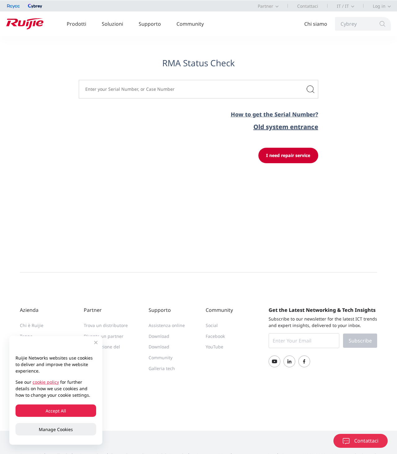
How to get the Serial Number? (274, 114)
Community (190, 23)
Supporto (150, 23)
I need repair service (288, 155)
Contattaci (307, 6)
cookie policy (46, 382)
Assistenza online (167, 325)
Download (159, 336)
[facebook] (304, 361)
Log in (379, 6)
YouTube (214, 347)
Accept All (56, 411)
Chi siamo (315, 23)
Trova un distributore (106, 325)
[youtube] (274, 361)
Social (212, 325)
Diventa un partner (103, 336)
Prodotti (76, 23)
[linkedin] (289, 361)
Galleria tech (162, 368)
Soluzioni (112, 23)
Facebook (215, 336)
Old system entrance (285, 127)
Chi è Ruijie (31, 325)
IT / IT (343, 6)
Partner (265, 6)
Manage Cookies (56, 429)
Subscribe (360, 340)
